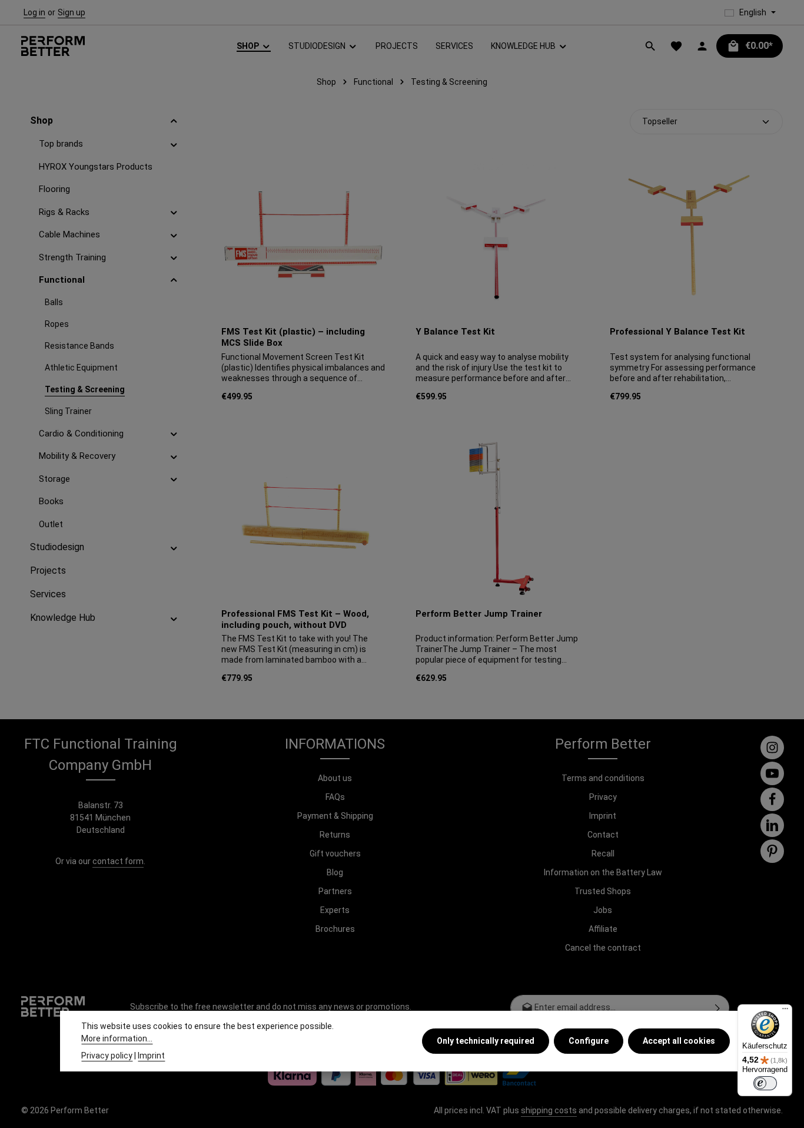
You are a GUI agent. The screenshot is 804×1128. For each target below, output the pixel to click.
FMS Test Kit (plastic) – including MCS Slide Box (293, 337)
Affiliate (603, 929)
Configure (589, 1041)
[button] (174, 121)
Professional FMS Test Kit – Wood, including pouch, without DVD (295, 619)
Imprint (602, 816)
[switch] (765, 1083)
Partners (335, 891)
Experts (335, 910)
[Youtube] (772, 773)
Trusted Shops (602, 891)
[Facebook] (772, 799)
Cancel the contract (603, 947)
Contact (603, 834)
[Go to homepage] (53, 46)
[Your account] (702, 46)
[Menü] (785, 1011)
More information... (116, 1038)
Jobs (602, 910)
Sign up (71, 12)
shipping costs (549, 1110)
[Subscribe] (717, 1007)
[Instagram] (772, 747)
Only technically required (485, 1041)
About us (335, 778)
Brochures (335, 929)
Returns (335, 834)
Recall (603, 853)
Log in (34, 12)
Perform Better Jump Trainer (479, 613)
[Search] (650, 46)
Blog (335, 872)
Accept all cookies (679, 1041)
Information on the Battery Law (603, 872)
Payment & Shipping (335, 816)
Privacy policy (106, 1055)
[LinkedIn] (772, 825)
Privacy (603, 797)
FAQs (335, 797)
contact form (118, 861)
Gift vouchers (335, 853)
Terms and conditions (603, 778)
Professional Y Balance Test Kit (677, 331)
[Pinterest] (772, 851)
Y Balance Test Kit (455, 331)
